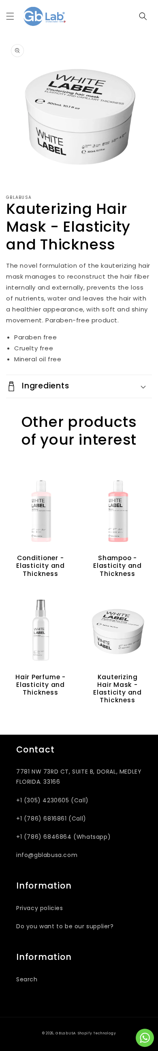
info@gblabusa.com (46, 855)
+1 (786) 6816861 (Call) (51, 818)
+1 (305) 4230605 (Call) (52, 800)
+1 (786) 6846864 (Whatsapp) (63, 837)
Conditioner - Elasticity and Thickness (40, 566)
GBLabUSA (66, 1033)
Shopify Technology (97, 1033)
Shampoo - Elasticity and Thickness (117, 566)
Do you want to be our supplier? (65, 926)
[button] (10, 16)
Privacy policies (39, 908)
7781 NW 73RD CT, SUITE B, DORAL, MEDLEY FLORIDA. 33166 (78, 776)
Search (27, 979)
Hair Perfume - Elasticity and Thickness (40, 685)
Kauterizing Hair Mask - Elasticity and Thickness (117, 688)
